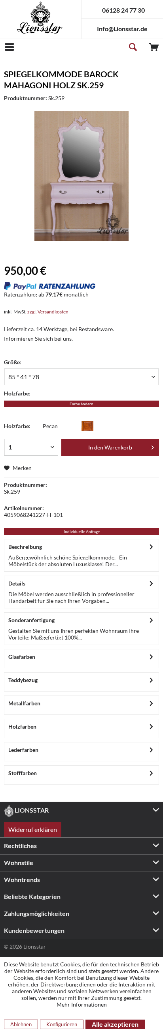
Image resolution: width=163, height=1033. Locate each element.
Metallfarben (24, 703)
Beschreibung (25, 546)
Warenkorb (154, 47)
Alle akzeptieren (115, 1024)
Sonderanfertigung (31, 620)
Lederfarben (23, 749)
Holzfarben (22, 726)
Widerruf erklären (32, 829)
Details (16, 583)
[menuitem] (10, 47)
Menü (10, 47)
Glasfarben (21, 656)
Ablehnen (21, 1024)
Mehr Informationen (82, 1004)
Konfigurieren (61, 1024)
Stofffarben (22, 773)
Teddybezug (23, 680)
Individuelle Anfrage (82, 531)
